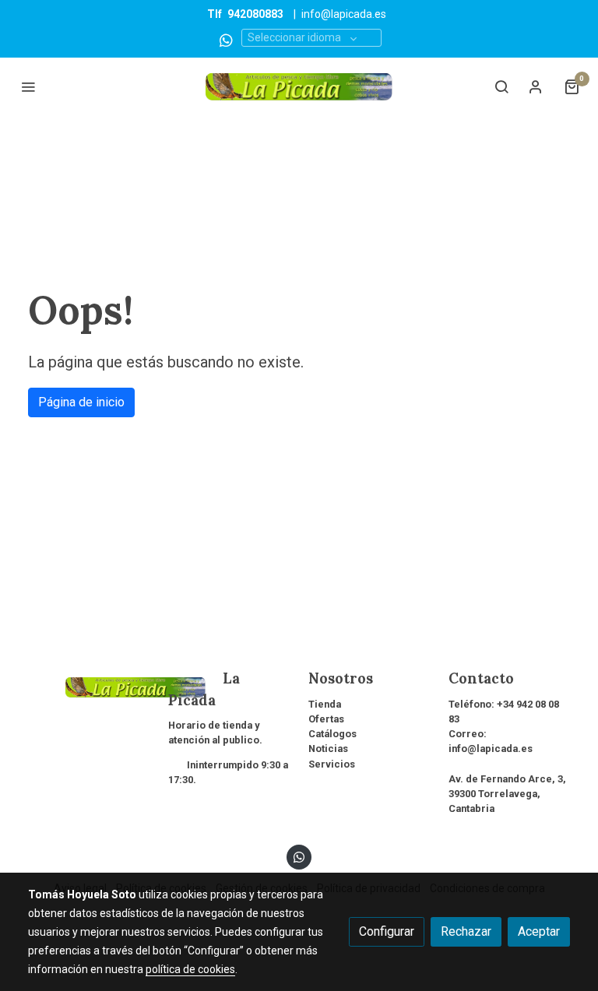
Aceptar (539, 931)
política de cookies (190, 969)
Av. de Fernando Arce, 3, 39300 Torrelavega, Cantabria (507, 793)
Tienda (324, 704)
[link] (299, 86)
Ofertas (326, 719)
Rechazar (466, 931)
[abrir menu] (28, 86)
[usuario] (535, 86)
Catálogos (332, 734)
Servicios (331, 764)
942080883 (255, 14)
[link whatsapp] (226, 39)
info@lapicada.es (343, 14)
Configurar (386, 931)
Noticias (328, 748)
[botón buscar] (501, 86)
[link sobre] (89, 685)
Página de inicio (81, 402)
